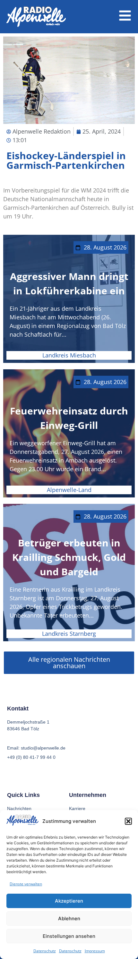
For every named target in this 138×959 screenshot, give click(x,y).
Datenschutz (44, 951)
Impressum (95, 951)
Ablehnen (69, 918)
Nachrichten (19, 808)
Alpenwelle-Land (69, 490)
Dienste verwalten (26, 884)
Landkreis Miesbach (69, 355)
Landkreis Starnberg (69, 633)
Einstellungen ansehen (69, 936)
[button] (128, 821)
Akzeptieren (69, 901)
